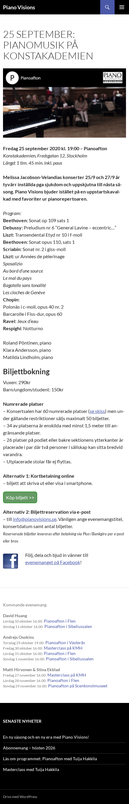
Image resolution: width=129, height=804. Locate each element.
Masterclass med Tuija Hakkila (31, 769)
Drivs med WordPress (20, 796)
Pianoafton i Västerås (65, 642)
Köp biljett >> (20, 497)
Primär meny (122, 7)
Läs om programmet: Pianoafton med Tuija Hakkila (50, 758)
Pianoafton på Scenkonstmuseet (77, 685)
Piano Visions (19, 7)
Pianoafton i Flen (60, 620)
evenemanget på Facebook (52, 562)
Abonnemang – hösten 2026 (29, 747)
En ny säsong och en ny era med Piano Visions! (46, 737)
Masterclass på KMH (63, 647)
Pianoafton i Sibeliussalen (68, 626)
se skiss (97, 411)
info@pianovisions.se (34, 519)
